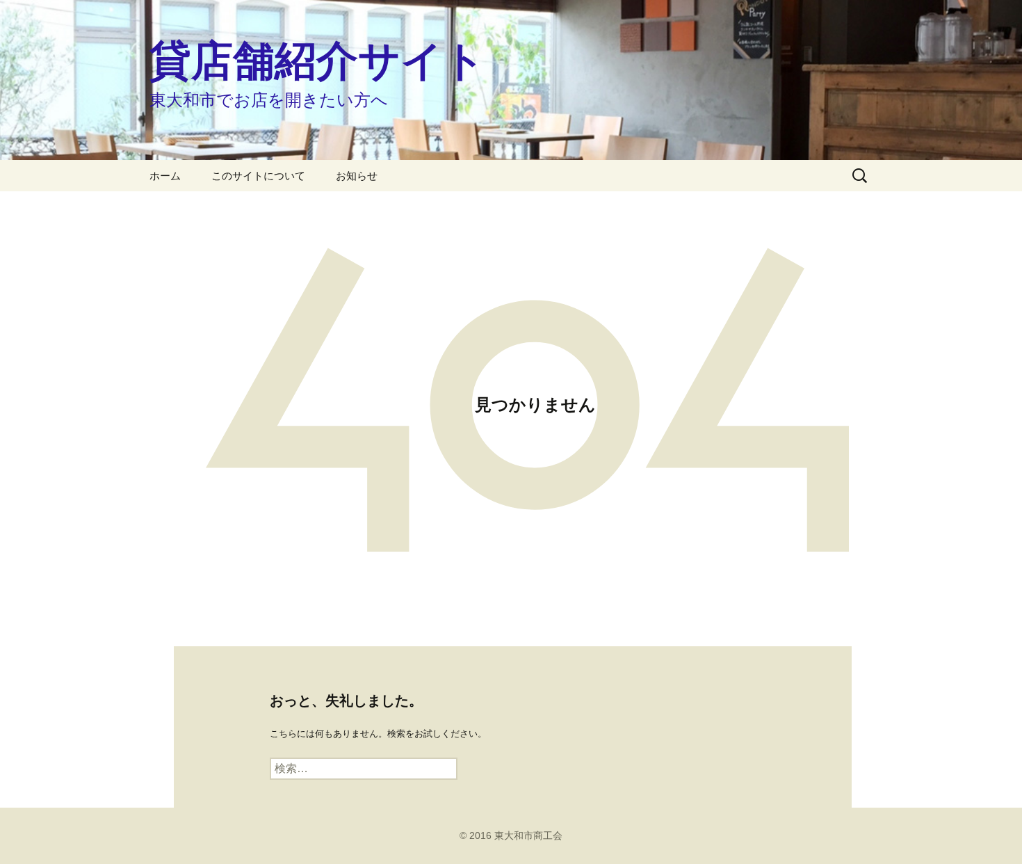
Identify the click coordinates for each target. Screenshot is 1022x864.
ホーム (165, 176)
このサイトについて (258, 176)
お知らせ (357, 176)
